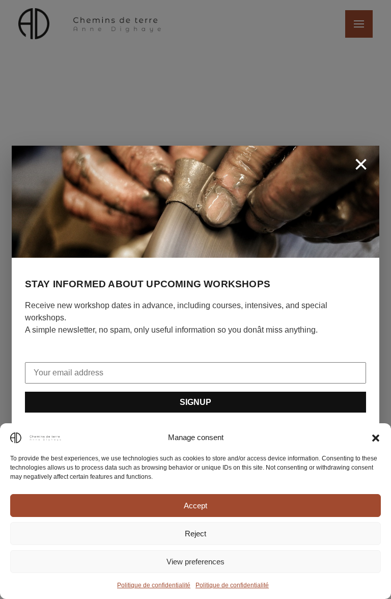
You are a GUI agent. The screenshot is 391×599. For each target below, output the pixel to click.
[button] (376, 437)
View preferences (195, 561)
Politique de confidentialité (153, 585)
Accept (195, 505)
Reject (195, 533)
